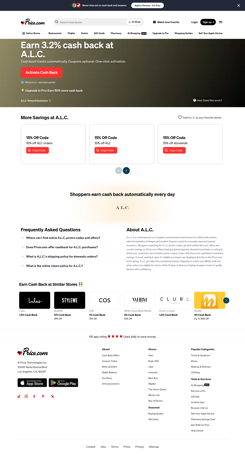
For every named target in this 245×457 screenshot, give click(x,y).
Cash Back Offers (111, 355)
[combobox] (99, 22)
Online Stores (33, 33)
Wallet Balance (109, 372)
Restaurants (55, 33)
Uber (151, 367)
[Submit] (57, 22)
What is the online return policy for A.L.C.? (52, 266)
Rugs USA (153, 361)
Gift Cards (99, 33)
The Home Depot (157, 389)
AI (136, 22)
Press (127, 447)
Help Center (197, 430)
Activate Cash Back (42, 72)
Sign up (207, 22)
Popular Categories (202, 349)
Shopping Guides (184, 33)
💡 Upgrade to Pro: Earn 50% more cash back (52, 91)
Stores (152, 349)
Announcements (111, 384)
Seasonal (154, 407)
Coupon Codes (109, 361)
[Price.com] (33, 359)
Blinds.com (154, 395)
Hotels (84, 33)
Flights (71, 33)
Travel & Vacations (200, 355)
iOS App (195, 396)
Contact (90, 447)
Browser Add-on (199, 408)
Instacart (153, 372)
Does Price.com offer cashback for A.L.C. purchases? (60, 247)
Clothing (195, 372)
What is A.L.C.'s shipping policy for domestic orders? (60, 256)
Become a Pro (198, 391)
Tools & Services (201, 379)
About (106, 349)
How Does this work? (209, 100)
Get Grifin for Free (200, 425)
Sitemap (154, 447)
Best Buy (153, 378)
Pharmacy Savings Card (203, 419)
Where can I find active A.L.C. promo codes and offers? (61, 238)
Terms (114, 447)
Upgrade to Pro (160, 33)
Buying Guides (155, 413)
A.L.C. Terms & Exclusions (34, 100)
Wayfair (152, 384)
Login (194, 22)
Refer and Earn (109, 367)
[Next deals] (126, 170)
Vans (150, 355)
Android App (197, 402)
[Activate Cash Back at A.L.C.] (122, 203)
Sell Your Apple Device (210, 33)
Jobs (103, 447)
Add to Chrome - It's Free (147, 5)
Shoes (194, 361)
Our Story (107, 378)
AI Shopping (134, 33)
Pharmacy (116, 33)
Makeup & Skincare (201, 367)
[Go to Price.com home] (33, 22)
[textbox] (220, 22)
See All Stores (155, 401)
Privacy (139, 447)
